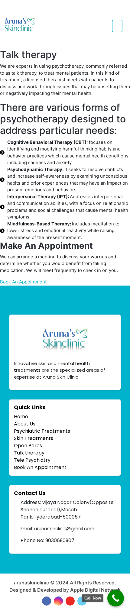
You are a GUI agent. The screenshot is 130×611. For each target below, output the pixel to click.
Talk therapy (29, 452)
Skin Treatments (33, 438)
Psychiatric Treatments (42, 431)
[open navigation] (117, 26)
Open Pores (28, 445)
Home (21, 416)
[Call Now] (115, 598)
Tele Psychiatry (32, 460)
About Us (24, 423)
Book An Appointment (40, 467)
